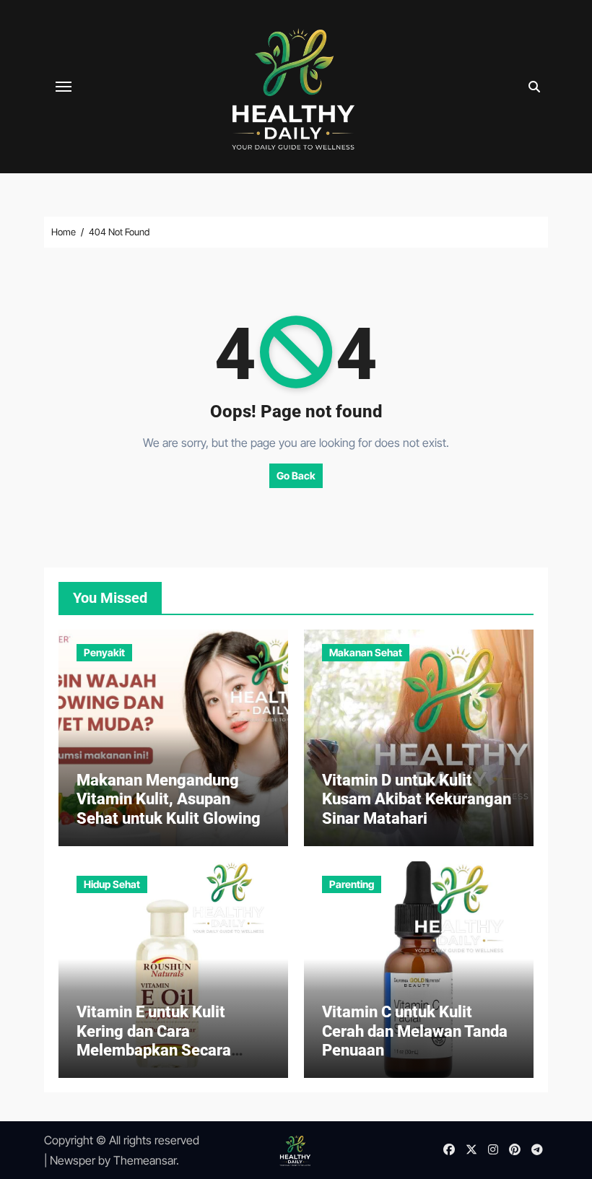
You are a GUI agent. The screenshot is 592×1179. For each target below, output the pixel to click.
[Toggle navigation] (63, 86)
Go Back (296, 475)
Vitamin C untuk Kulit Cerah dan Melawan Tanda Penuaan (415, 1031)
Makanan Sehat (365, 652)
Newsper (72, 1160)
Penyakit (104, 652)
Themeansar (144, 1160)
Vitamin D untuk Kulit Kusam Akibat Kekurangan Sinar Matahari (416, 799)
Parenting (351, 884)
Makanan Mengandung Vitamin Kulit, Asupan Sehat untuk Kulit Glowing (169, 799)
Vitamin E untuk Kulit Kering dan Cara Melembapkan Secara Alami (154, 1040)
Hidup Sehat (112, 884)
